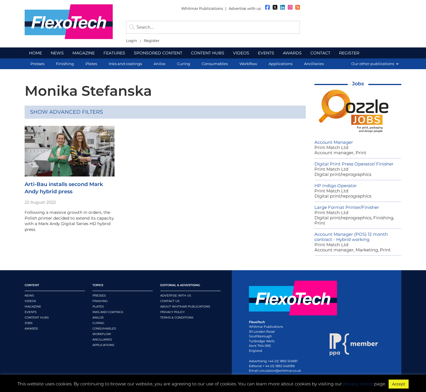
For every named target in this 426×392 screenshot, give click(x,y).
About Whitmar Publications (185, 306)
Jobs (358, 84)
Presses (99, 295)
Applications (103, 345)
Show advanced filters (66, 112)
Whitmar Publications (202, 8)
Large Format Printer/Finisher (346, 207)
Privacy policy (172, 312)
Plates (98, 306)
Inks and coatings (107, 312)
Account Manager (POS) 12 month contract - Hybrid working (351, 236)
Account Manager (333, 142)
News (29, 295)
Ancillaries (102, 339)
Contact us (169, 301)
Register (151, 41)
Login (131, 41)
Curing (98, 323)
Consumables (104, 328)
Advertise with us (245, 8)
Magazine (33, 306)
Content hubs (37, 317)
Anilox (98, 317)
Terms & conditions (176, 317)
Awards (31, 328)
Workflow (101, 334)
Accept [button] (398, 384)
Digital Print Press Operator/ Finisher (354, 164)
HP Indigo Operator (335, 185)
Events (31, 312)
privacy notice (358, 384)
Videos (30, 301)
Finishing (100, 301)
